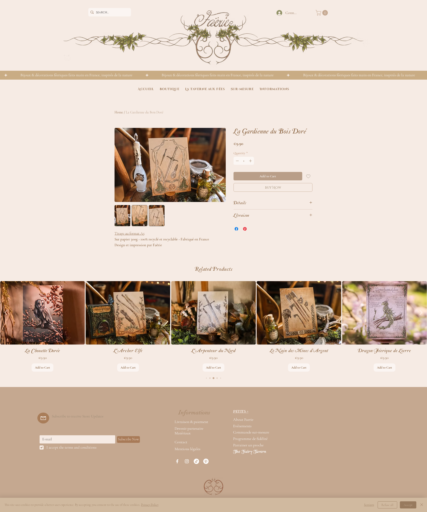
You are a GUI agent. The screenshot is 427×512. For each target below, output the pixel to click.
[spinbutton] (244, 161)
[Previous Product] (6, 312)
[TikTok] (196, 461)
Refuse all (387, 505)
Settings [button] (369, 505)
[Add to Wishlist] (308, 176)
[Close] (421, 504)
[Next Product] (421, 312)
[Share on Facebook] (236, 229)
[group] (213, 326)
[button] (322, 13)
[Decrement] (237, 161)
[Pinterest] (206, 461)
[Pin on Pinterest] (245, 229)
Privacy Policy (150, 505)
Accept (408, 505)
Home (119, 112)
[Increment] (251, 161)
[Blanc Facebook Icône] (177, 461)
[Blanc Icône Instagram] (186, 461)
